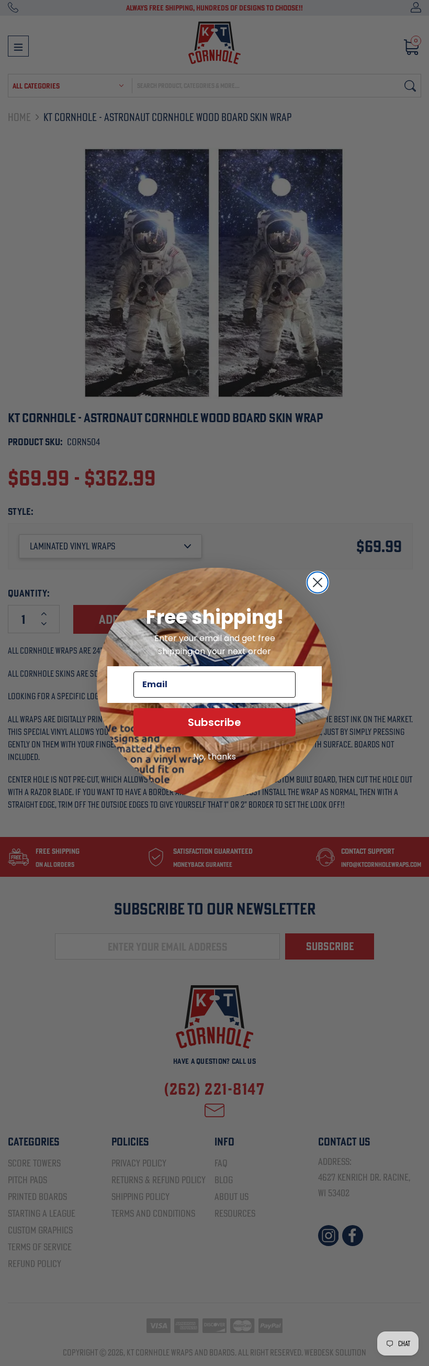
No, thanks (214, 757)
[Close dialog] (317, 582)
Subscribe (214, 722)
